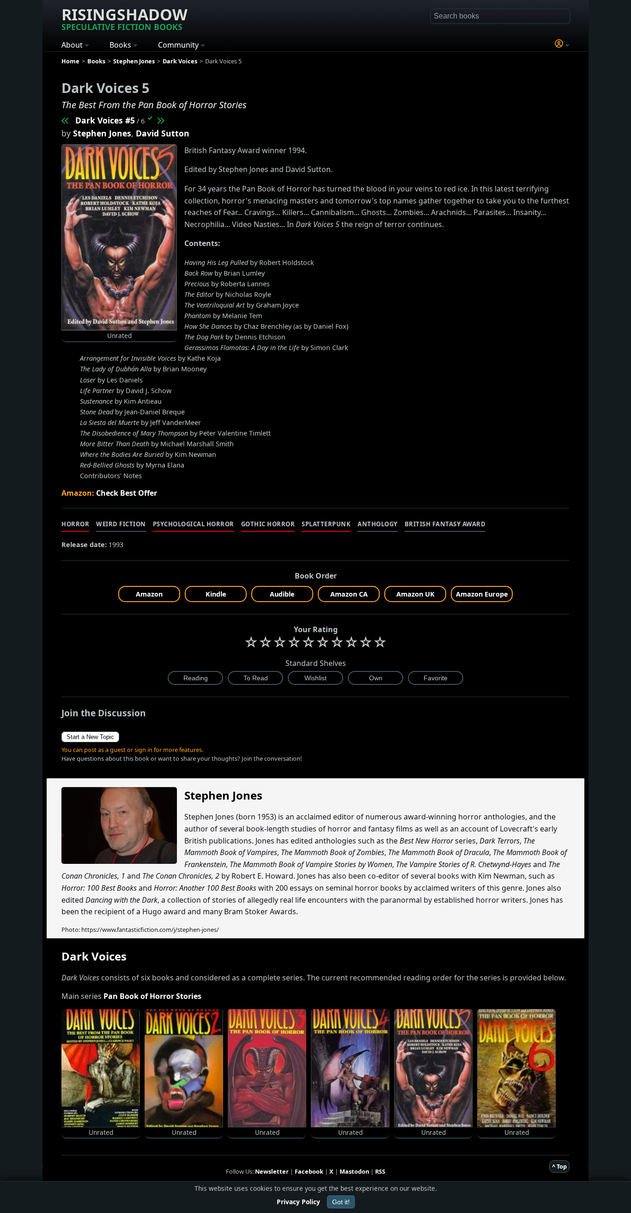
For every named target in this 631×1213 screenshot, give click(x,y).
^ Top (559, 1166)
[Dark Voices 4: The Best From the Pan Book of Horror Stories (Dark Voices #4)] (65, 120)
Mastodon (354, 1171)
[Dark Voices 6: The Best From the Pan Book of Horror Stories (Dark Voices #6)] (160, 120)
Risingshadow (124, 18)
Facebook (309, 1171)
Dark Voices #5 (105, 120)
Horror (75, 524)
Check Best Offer (126, 493)
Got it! (341, 1202)
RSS (380, 1171)
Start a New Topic (90, 736)
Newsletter (272, 1171)
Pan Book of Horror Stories (152, 996)
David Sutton (162, 133)
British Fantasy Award (445, 524)
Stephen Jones (102, 133)
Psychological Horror (193, 524)
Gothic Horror (268, 524)
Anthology (378, 524)
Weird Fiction (121, 524)
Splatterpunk (326, 524)
